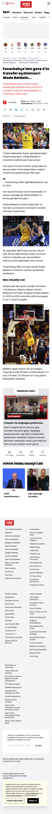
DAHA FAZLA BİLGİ (15, 801)
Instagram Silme (37, 585)
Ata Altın (8, 620)
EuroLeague (34, 58)
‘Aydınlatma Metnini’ (14, 795)
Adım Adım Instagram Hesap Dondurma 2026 (12, 707)
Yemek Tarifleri (11, 594)
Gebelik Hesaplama (13, 687)
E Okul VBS (34, 550)
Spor (6, 12)
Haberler (6, 58)
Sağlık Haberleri (11, 552)
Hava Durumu (35, 566)
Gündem (16, 12)
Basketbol (24, 17)
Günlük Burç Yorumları (35, 558)
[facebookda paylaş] (5, 109)
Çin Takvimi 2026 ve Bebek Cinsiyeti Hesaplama (13, 678)
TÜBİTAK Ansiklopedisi (35, 621)
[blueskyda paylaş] (16, 109)
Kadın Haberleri (11, 556)
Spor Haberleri (11, 546)
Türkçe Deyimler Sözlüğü (11, 672)
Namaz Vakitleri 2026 (36, 533)
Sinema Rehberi (36, 573)
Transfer (6, 17)
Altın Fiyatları (10, 568)
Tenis (33, 17)
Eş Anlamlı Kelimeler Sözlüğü (38, 633)
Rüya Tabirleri (35, 608)
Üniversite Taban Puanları (37, 604)
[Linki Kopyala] (44, 109)
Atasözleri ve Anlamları (10, 666)
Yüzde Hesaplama (13, 696)
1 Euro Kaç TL (10, 634)
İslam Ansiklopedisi (38, 617)
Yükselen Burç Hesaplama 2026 (12, 692)
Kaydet (38, 745)
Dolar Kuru (9, 571)
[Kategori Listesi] (48, 3)
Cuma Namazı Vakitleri (36, 539)
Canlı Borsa (35, 529)
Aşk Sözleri (9, 604)
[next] (47, 483)
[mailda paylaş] (33, 109)
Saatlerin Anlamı (12, 600)
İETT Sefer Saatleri (12, 684)
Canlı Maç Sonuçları (13, 637)
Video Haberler (36, 594)
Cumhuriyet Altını (12, 624)
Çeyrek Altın (10, 614)
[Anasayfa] (9, 522)
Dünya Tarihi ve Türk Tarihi (38, 612)
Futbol (15, 17)
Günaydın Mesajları (13, 607)
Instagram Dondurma (34, 580)
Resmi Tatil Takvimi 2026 (13, 722)
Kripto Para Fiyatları (13, 578)
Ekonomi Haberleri (12, 536)
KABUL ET (33, 801)
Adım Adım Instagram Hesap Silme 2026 (12, 715)
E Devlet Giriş (35, 554)
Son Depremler (36, 563)
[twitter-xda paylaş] (10, 109)
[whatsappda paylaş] (27, 109)
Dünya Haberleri (11, 549)
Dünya (38, 12)
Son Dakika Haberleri (13, 529)
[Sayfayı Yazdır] (38, 109)
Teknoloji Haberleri (12, 559)
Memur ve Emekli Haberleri (12, 564)
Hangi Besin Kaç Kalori (37, 627)
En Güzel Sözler (36, 643)
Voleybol (42, 17)
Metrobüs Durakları (37, 646)
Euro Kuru (9, 575)
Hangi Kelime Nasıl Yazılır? (37, 638)
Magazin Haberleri (12, 542)
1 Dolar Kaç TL (10, 630)
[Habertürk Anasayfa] (26, 4)
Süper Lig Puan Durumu (11, 641)
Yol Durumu (34, 569)
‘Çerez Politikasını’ (32, 793)
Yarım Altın (9, 617)
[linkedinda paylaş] (21, 109)
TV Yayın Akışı (35, 576)
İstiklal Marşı (35, 547)
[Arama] (3, 3)
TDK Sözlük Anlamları (34, 598)
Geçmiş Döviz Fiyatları (11, 700)
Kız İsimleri (34, 656)
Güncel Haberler (11, 539)
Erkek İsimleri (35, 653)
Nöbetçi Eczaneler (37, 544)
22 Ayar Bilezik (11, 627)
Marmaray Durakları (38, 649)
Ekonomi (28, 12)
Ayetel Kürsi (9, 597)
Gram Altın (9, 610)
